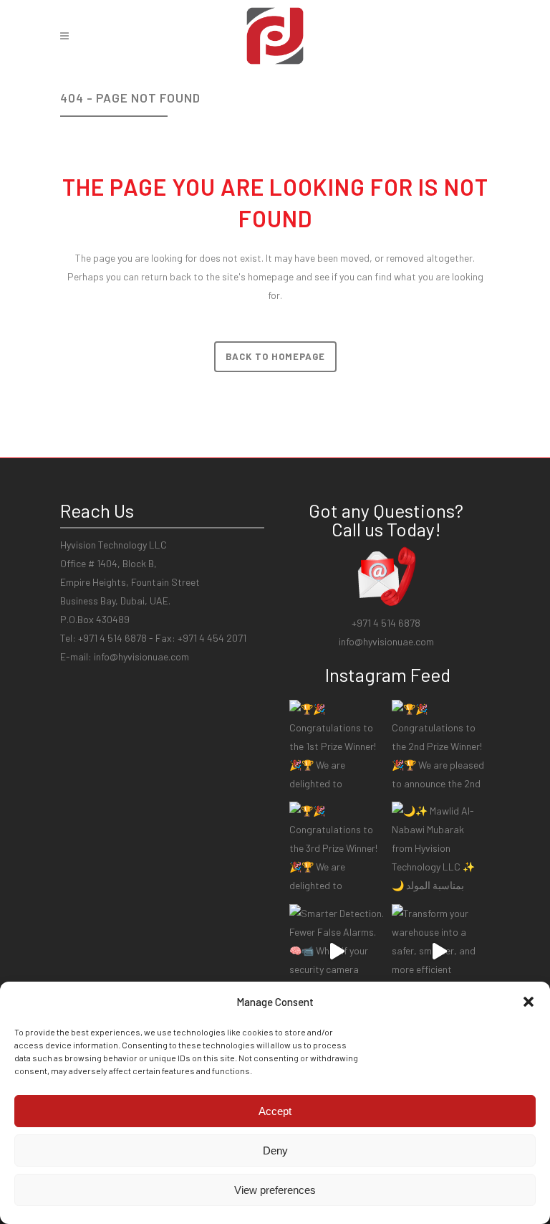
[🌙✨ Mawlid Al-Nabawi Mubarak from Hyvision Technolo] (439, 849)
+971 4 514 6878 (386, 623)
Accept (275, 1111)
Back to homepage (275, 356)
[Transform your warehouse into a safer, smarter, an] (439, 952)
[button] (528, 1002)
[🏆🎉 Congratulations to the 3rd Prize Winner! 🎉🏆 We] (337, 849)
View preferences (275, 1190)
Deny (275, 1150)
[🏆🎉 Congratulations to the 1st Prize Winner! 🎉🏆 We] (337, 747)
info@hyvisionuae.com (141, 656)
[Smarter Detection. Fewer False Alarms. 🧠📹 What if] (337, 952)
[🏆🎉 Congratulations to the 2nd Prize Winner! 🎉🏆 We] (439, 747)
